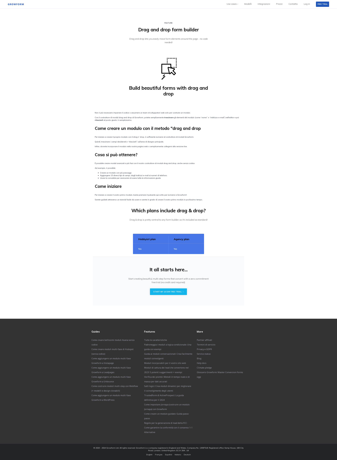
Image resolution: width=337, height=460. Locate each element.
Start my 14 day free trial (167, 292)
